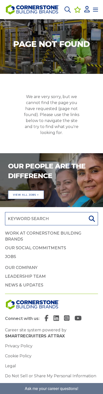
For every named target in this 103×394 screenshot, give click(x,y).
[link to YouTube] (78, 318)
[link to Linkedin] (56, 318)
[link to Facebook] (46, 318)
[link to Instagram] (67, 318)
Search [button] (91, 218)
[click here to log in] (87, 9)
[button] (67, 9)
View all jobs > (26, 194)
